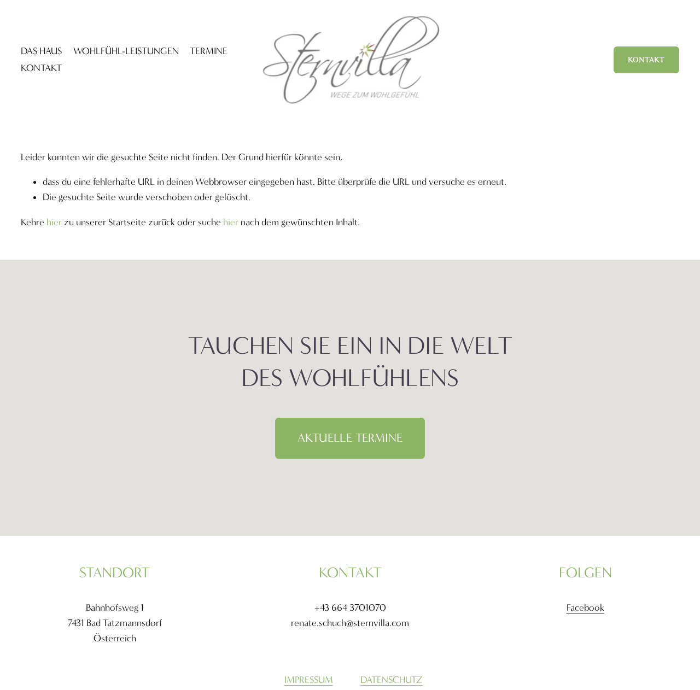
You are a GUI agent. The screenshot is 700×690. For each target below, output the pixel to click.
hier (54, 222)
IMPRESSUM (308, 680)
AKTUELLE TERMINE (350, 438)
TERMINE (209, 51)
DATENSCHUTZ (391, 680)
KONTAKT (41, 68)
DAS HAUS (41, 51)
